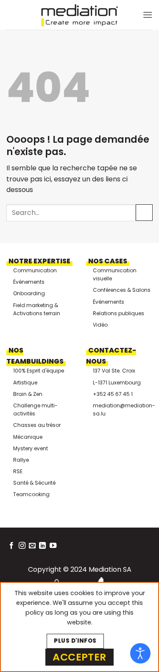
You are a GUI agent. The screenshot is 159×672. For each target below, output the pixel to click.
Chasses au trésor (37, 425)
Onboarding (29, 293)
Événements (29, 281)
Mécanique (27, 436)
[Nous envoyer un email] (32, 546)
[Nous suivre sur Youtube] (53, 546)
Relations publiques (118, 313)
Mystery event (30, 448)
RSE (17, 471)
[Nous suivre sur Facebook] (11, 546)
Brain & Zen (27, 394)
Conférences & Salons (122, 290)
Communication (35, 270)
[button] (147, 14)
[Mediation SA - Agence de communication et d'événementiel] (79, 15)
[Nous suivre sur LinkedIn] (42, 546)
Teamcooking (31, 494)
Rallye (21, 459)
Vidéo (100, 324)
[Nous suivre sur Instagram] (22, 546)
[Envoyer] (144, 212)
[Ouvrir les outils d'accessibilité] (140, 653)
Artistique (25, 382)
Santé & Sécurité (34, 482)
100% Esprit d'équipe (38, 370)
